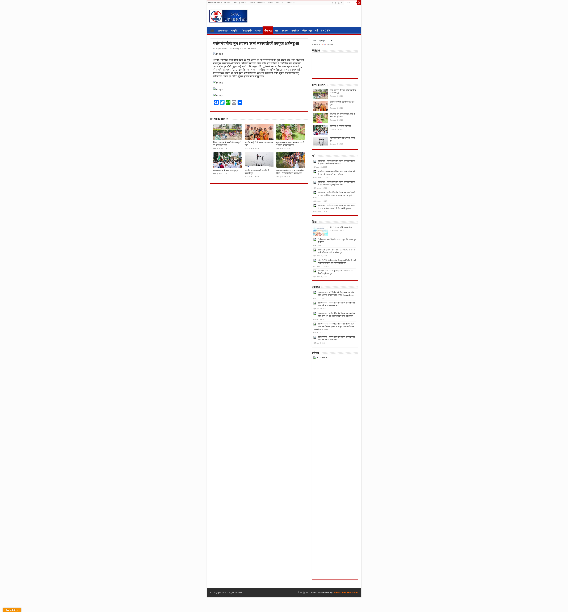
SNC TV (325, 30)
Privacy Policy (240, 3)
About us (279, 3)
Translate (329, 44)
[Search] (359, 2)
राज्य (257, 30)
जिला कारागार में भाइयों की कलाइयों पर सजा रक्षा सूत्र (226, 143)
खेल (276, 30)
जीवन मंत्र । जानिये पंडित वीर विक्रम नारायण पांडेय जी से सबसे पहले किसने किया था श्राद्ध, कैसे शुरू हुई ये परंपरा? (334, 195)
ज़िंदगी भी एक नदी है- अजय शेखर (341, 227)
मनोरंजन (295, 30)
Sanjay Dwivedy (221, 48)
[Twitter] (335, 3)
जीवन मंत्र (307, 30)
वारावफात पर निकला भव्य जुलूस (225, 170)
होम (212, 30)
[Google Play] (341, 3)
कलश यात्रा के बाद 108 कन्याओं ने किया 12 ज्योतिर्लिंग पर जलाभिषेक (290, 171)
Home (270, 3)
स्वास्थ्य (285, 30)
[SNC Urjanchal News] (228, 15)
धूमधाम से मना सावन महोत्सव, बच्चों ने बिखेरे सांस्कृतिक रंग (290, 143)
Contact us (290, 3)
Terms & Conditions (256, 3)
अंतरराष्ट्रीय (246, 30)
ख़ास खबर (222, 30)
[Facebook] (333, 3)
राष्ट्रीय (234, 30)
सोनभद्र (268, 30)
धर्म (316, 30)
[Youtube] (338, 3)
